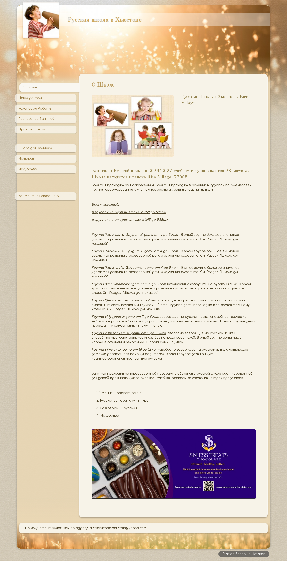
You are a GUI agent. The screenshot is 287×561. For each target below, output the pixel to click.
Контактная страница (38, 196)
